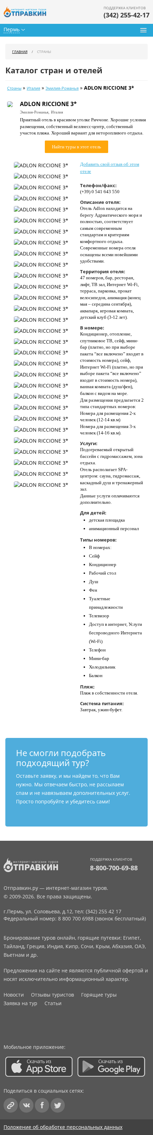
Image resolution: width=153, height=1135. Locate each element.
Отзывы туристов (52, 994)
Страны (14, 88)
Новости (14, 994)
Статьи (53, 1003)
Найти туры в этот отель (76, 146)
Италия (33, 88)
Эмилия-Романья (62, 88)
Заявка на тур (20, 1003)
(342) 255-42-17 (126, 15)
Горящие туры (99, 994)
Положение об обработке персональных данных (63, 1127)
